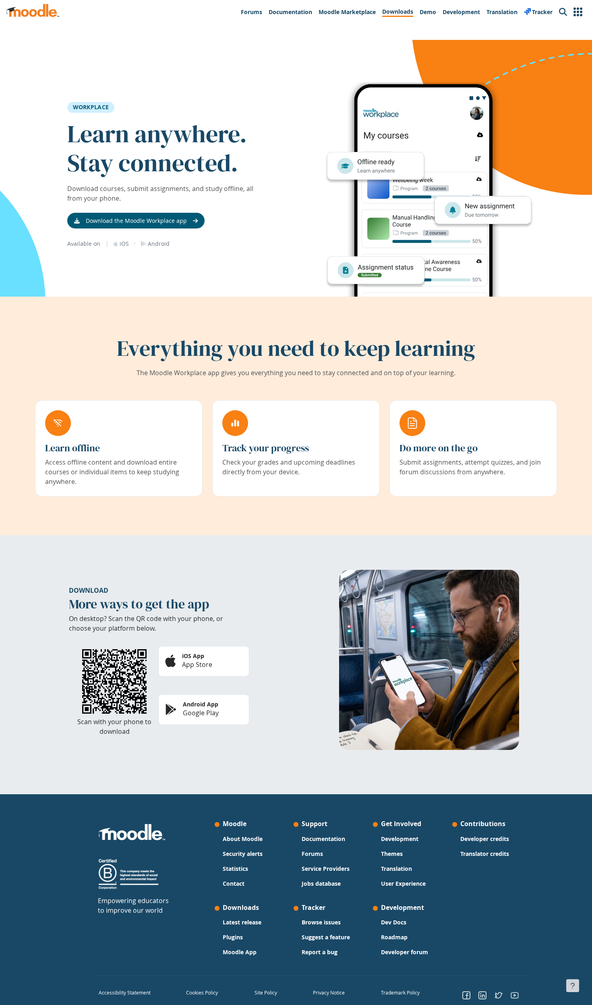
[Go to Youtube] (515, 995)
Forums (312, 854)
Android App (200, 704)
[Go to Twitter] (499, 995)
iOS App (193, 656)
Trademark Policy (400, 992)
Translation (396, 868)
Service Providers (326, 868)
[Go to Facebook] (466, 995)
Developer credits (484, 839)
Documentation (323, 839)
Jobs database (321, 883)
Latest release (242, 922)
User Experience (403, 883)
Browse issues (321, 922)
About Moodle (243, 839)
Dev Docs (393, 922)
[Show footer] (572, 985)
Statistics (235, 868)
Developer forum (404, 952)
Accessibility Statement (125, 992)
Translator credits (484, 854)
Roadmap (394, 937)
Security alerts (243, 854)
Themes (392, 854)
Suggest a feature (326, 937)
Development (399, 839)
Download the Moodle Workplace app (136, 220)
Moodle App (240, 952)
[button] (578, 12)
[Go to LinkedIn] (482, 995)
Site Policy (266, 992)
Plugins (233, 937)
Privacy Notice (329, 992)
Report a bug (319, 952)
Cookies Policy (202, 992)
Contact (233, 883)
